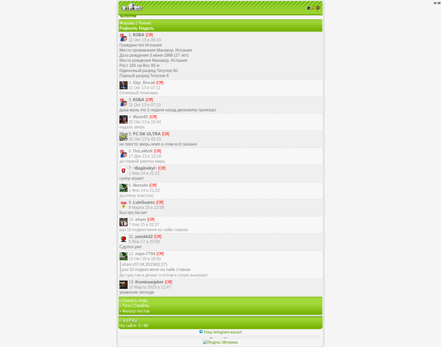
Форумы (127, 23)
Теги (126, 305)
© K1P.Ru (128, 320)
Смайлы (141, 305)
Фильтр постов (136, 311)
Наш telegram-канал (222, 332)
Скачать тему (134, 300)
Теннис (145, 23)
